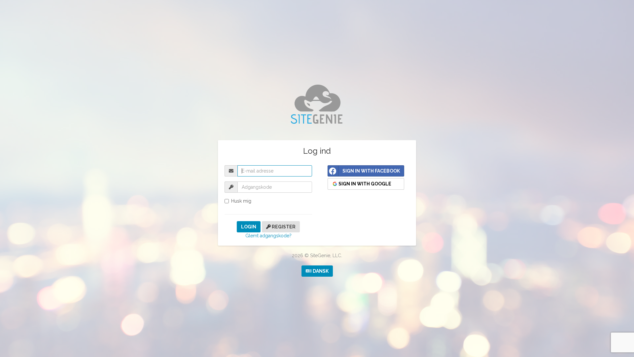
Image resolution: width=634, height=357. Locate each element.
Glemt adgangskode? (268, 235)
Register (283, 226)
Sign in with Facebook (371, 171)
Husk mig (241, 201)
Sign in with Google (364, 183)
